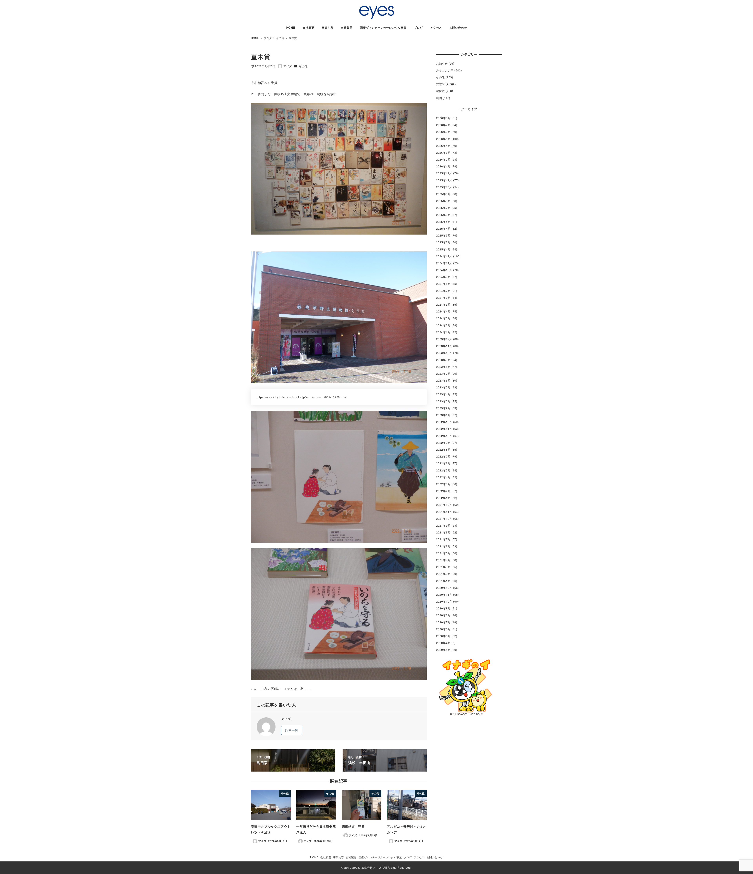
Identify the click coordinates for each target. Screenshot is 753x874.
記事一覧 (291, 730)
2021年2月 (443, 574)
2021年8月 (443, 532)
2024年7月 (443, 291)
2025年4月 (443, 228)
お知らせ (442, 63)
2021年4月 (443, 560)
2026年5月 (443, 139)
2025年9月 (443, 194)
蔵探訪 (440, 91)
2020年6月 (443, 629)
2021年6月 (443, 546)
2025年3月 (443, 235)
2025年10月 (444, 187)
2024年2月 (443, 325)
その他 (303, 66)
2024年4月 (443, 311)
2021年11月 (444, 512)
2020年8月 (443, 615)
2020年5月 (443, 636)
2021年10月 (444, 519)
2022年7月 (443, 456)
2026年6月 (443, 132)
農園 (439, 98)
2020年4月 (443, 643)
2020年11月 (444, 594)
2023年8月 (443, 367)
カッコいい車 (445, 70)
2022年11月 (444, 429)
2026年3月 (443, 152)
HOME (314, 857)
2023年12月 (444, 339)
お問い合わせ (435, 857)
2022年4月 (443, 477)
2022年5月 (443, 470)
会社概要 (325, 857)
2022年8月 (443, 449)
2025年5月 (443, 222)
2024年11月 (444, 263)
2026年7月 (443, 125)
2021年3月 (443, 567)
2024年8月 (443, 284)
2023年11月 (444, 346)
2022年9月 (443, 443)
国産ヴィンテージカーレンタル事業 (380, 857)
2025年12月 (444, 173)
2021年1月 (443, 581)
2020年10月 (444, 601)
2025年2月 (443, 242)
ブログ (408, 857)
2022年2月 (443, 491)
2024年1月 (443, 332)
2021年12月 (444, 505)
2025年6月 (443, 215)
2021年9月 (443, 525)
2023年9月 (443, 360)
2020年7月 (443, 622)
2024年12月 (444, 256)
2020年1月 (443, 650)
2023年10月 (444, 353)
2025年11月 (444, 180)
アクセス (419, 857)
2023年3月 (443, 401)
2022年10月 (444, 436)
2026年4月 (443, 146)
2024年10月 (444, 270)
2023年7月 (443, 373)
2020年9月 (443, 608)
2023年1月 (443, 415)
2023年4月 (443, 394)
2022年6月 (443, 463)
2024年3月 (443, 318)
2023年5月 (443, 387)
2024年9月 (443, 277)
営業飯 (440, 84)
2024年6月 (443, 298)
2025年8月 (443, 201)
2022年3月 (443, 484)
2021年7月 (443, 539)
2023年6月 (443, 380)
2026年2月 (443, 159)
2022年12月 (444, 422)
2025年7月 (443, 208)
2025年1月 (443, 249)
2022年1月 (443, 498)
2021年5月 (443, 553)
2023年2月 (443, 408)
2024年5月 (443, 304)
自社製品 (351, 857)
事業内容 (338, 857)
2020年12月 (444, 588)
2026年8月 (443, 118)
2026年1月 (443, 166)
